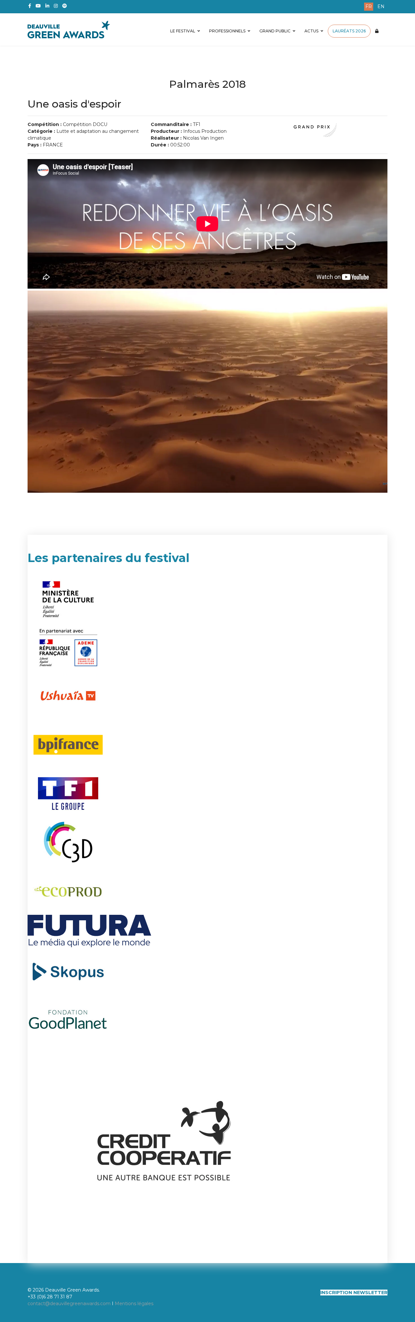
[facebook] (29, 6)
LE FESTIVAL (182, 31)
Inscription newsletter (353, 1292)
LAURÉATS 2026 (349, 31)
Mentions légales (134, 1303)
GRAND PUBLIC (274, 31)
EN (381, 6)
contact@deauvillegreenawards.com (69, 1303)
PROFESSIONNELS (227, 31)
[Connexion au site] (377, 31)
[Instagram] (56, 6)
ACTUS (311, 31)
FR (368, 6)
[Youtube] (38, 6)
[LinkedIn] (47, 6)
